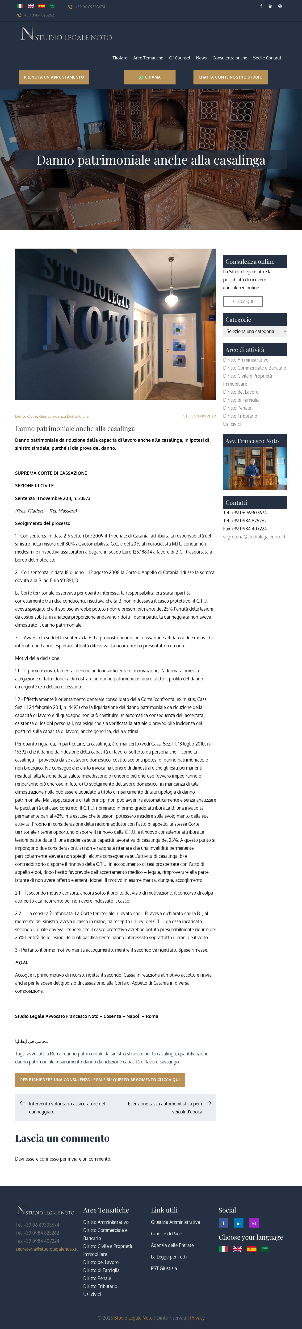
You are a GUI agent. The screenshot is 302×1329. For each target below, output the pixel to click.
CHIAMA (152, 77)
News (201, 57)
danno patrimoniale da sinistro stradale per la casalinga (120, 1054)
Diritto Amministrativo (245, 360)
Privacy (197, 1318)
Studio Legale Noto (133, 1318)
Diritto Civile (26, 416)
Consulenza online (230, 57)
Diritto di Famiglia (241, 400)
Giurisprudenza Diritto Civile (64, 416)
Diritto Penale (237, 408)
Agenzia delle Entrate (172, 1245)
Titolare (120, 57)
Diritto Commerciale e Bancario (254, 368)
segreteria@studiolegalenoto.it (254, 537)
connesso (49, 1159)
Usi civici (232, 424)
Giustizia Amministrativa (175, 1222)
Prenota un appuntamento (54, 77)
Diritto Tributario (240, 416)
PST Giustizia (164, 1268)
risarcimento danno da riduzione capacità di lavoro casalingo (118, 1062)
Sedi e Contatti (267, 57)
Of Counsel (179, 57)
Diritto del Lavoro (241, 392)
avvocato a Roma (44, 1054)
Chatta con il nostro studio (231, 77)
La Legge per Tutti (169, 1257)
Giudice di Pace (166, 1234)
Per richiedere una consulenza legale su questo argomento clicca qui (100, 1079)
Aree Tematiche (148, 57)
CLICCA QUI (243, 301)
